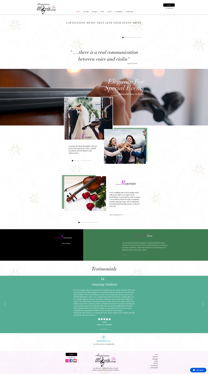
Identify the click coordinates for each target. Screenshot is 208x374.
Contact (155, 363)
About (156, 361)
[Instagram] (67, 360)
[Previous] (5, 304)
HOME (156, 354)
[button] (118, 12)
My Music (155, 357)
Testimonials (154, 368)
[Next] (203, 304)
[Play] (123, 37)
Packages (155, 359)
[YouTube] (75, 360)
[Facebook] (71, 360)
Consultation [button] (154, 365)
